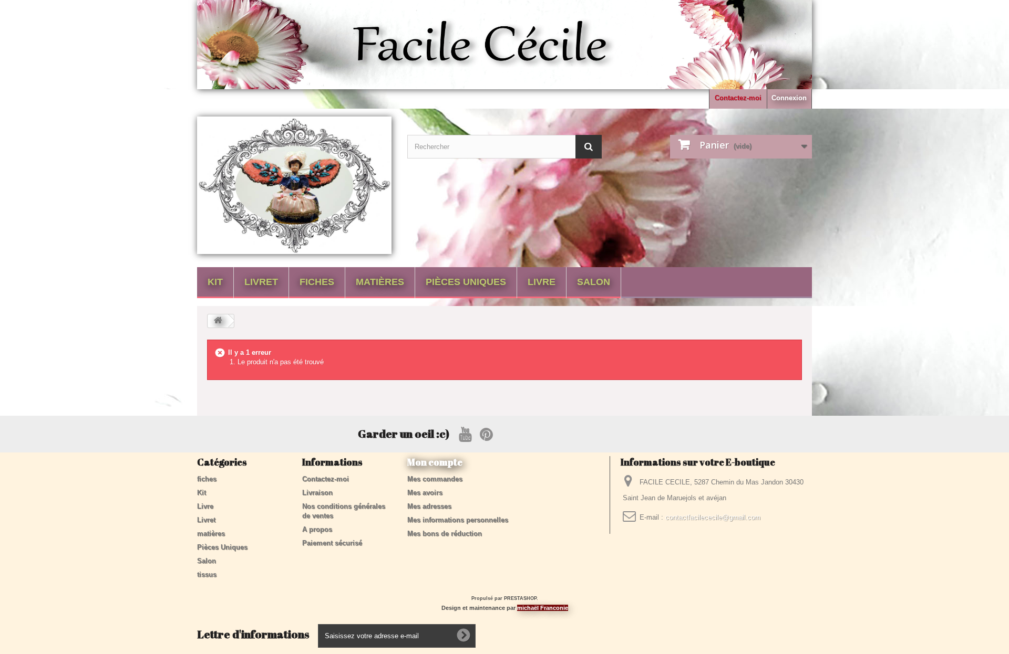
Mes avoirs (424, 493)
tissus (207, 574)
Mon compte (434, 462)
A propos (317, 529)
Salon (593, 282)
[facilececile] (294, 185)
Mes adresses (429, 506)
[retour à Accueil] (218, 321)
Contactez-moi (738, 98)
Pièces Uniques (466, 282)
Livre (541, 282)
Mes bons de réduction (444, 533)
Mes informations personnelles (457, 520)
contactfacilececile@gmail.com (712, 517)
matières (380, 282)
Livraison (317, 493)
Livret (261, 282)
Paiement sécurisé (332, 543)
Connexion (789, 98)
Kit (215, 282)
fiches (317, 282)
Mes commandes (434, 479)
